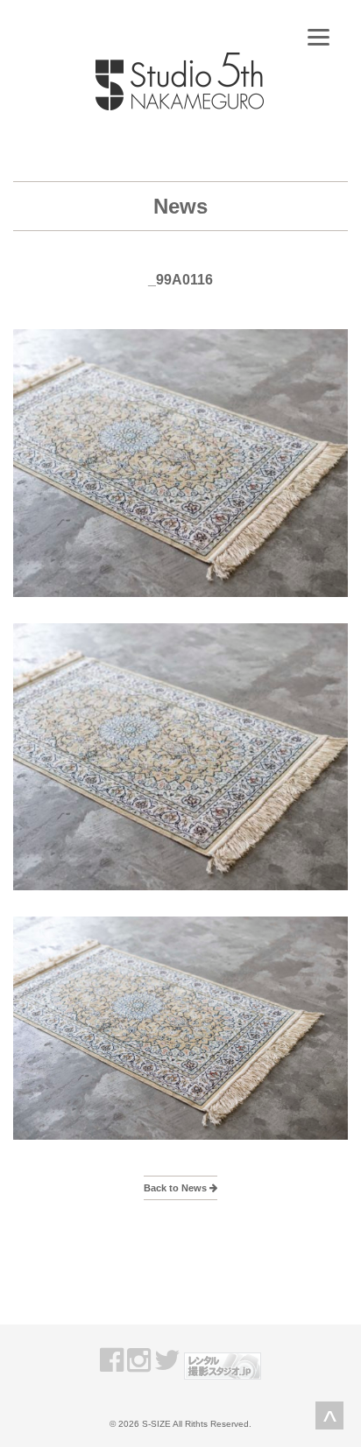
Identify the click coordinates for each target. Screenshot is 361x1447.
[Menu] (318, 37)
